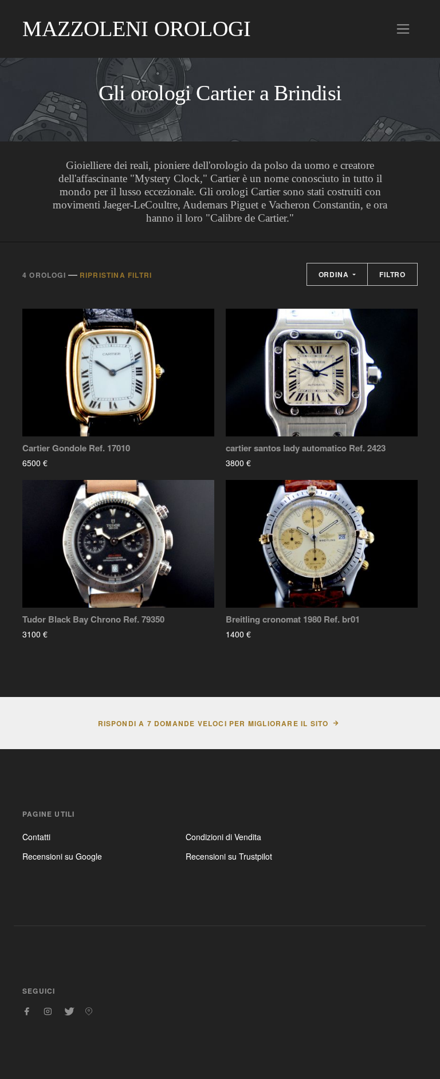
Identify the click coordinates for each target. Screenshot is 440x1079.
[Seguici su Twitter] (68, 1011)
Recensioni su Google (62, 856)
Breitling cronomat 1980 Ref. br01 (293, 619)
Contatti (36, 836)
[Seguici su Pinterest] (88, 1011)
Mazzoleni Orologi (136, 29)
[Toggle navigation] (403, 29)
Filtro (392, 274)
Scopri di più (81, 462)
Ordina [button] (335, 274)
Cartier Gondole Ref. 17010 (76, 448)
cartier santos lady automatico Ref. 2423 (306, 448)
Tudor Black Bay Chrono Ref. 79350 (93, 619)
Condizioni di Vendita (223, 836)
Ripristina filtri (116, 275)
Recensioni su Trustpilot (229, 856)
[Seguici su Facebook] (27, 1011)
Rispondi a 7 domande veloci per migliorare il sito (213, 723)
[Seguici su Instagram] (47, 1011)
